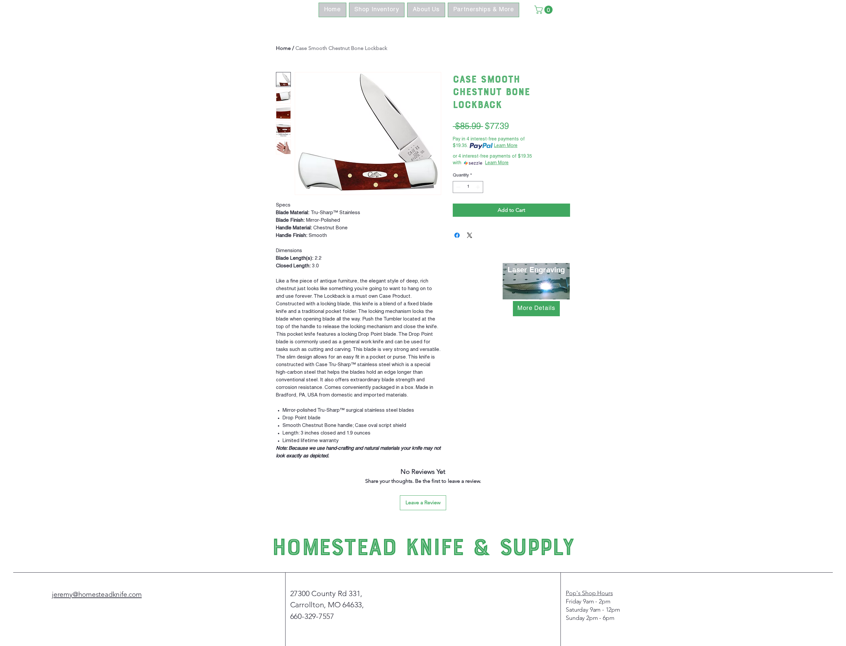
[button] (544, 10)
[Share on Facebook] (457, 235)
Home (283, 48)
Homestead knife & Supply (423, 545)
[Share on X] (470, 235)
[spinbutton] (468, 187)
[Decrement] (458, 187)
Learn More (506, 146)
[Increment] (478, 187)
